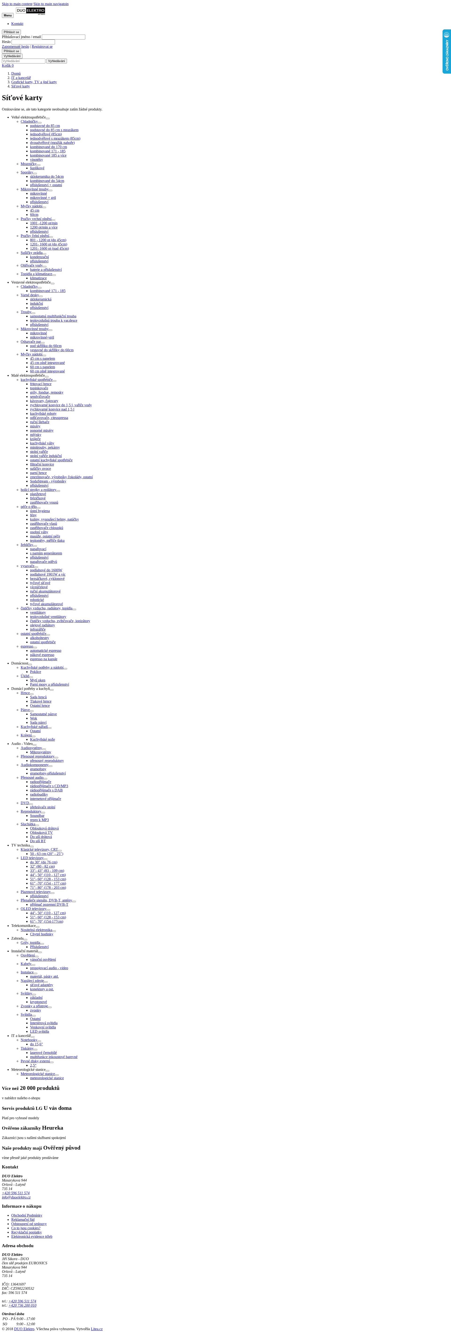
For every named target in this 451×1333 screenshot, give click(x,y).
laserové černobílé (43, 1053)
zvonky (35, 1010)
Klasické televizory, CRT (39, 849)
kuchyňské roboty (43, 413)
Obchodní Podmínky (26, 1215)
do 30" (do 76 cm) (43, 862)
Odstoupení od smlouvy (29, 1224)
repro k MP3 (39, 820)
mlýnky (35, 435)
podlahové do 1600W (46, 570)
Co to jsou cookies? (25, 1228)
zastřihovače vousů (44, 502)
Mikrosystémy (40, 752)
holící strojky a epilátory (38, 490)
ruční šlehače (39, 422)
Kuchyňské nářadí (34, 727)
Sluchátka (28, 824)
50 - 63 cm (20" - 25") (46, 854)
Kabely (26, 964)
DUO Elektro (24, 1329)
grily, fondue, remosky (46, 392)
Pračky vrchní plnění (36, 219)
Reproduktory (31, 811)
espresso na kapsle (43, 659)
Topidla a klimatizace (36, 274)
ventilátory (38, 612)
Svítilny (26, 993)
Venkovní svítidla (43, 1027)
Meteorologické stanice (38, 1074)
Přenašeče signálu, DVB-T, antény (46, 900)
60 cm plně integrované (47, 371)
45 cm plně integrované (47, 363)
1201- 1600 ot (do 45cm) (48, 244)
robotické (37, 600)
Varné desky (30, 295)
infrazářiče (38, 629)
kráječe (35, 439)
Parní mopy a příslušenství (49, 684)
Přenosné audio (32, 777)
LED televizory (32, 858)
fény (33, 515)
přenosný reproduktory (47, 761)
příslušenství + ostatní (46, 185)
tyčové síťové (40, 583)
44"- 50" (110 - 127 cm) (48, 875)
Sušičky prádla (32, 253)
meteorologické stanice (47, 1078)
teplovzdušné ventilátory (48, 617)
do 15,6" (36, 1044)
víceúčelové (39, 587)
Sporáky (27, 172)
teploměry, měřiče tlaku (47, 540)
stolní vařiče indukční (46, 456)
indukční (36, 303)
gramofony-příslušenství (48, 773)
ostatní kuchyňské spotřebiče (51, 460)
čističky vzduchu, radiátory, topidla (46, 608)
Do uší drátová (41, 837)
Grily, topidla (30, 943)
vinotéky (36, 160)
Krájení (26, 735)
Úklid (25, 676)
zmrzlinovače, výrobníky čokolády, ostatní (61, 477)
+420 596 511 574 (16, 1193)
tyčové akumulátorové (46, 604)
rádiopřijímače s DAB (46, 790)
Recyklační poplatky (26, 1232)
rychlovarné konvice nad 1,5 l (52, 409)
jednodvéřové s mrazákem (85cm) (55, 138)
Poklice (35, 672)
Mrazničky (29, 164)
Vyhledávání (12, 56)
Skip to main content (17, 4)
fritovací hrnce (40, 384)
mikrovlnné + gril (43, 198)
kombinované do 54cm (47, 181)
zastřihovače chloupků (46, 528)
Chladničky (29, 121)
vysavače (27, 566)
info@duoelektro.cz (16, 1197)
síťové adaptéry (41, 985)
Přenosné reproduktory (37, 756)
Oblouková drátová (44, 828)
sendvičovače (40, 397)
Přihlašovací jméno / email (21, 37)
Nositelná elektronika (36, 930)
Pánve (25, 710)
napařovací (38, 549)
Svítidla (26, 1015)
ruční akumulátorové (45, 591)
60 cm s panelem (42, 367)
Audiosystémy (31, 748)
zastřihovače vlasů (43, 524)
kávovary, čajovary (44, 401)
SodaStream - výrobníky (48, 481)
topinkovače (39, 388)
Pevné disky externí (35, 1061)
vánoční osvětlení (43, 959)
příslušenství (39, 202)
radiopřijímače (40, 782)
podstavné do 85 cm (45, 126)
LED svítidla (39, 1031)
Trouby (26, 312)
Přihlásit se (11, 32)
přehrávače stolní (42, 807)
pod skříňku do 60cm (46, 346)
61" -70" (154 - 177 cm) (48, 883)
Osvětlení (28, 955)
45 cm (34, 210)
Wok (33, 718)
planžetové (38, 494)
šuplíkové (37, 168)
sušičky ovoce (40, 469)
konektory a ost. (42, 989)
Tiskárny (27, 1048)
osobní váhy (39, 532)
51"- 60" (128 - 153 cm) (48, 879)
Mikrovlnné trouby (35, 189)
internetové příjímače (45, 799)
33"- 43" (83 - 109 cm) (47, 871)
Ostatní (35, 731)
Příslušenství (39, 947)
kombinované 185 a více (48, 155)
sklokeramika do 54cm (47, 176)
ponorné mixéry (42, 430)
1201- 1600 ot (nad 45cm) (49, 248)
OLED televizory (34, 909)
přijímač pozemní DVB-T (49, 904)
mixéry (35, 426)
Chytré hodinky (41, 934)
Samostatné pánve (43, 714)
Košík (8, 65)
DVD (25, 803)
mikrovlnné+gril (42, 337)
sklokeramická (40, 299)
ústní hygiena (40, 511)
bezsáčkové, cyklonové (47, 579)
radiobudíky (39, 794)
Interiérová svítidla (44, 1023)
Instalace (27, 972)
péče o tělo (29, 507)
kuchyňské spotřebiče (37, 380)
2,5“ (33, 1065)
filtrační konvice (42, 464)
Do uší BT (38, 841)
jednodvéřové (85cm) (46, 134)
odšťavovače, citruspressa (49, 418)
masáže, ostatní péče (45, 536)
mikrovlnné (38, 193)
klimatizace (38, 278)
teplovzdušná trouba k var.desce (53, 320)
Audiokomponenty (35, 765)
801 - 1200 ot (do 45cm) (48, 240)
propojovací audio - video (49, 968)
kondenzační (39, 257)
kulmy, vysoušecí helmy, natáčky (54, 519)
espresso (27, 646)
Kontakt (17, 24)
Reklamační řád (23, 1220)
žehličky (27, 545)
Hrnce (25, 693)
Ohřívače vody (32, 265)
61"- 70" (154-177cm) (46, 921)
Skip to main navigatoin (51, 4)
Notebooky (29, 1040)
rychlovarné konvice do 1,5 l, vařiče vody (61, 405)
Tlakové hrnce (40, 701)
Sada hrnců (38, 697)
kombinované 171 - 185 (48, 151)
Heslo (6, 42)
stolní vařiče (39, 452)
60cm (34, 215)
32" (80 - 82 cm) (42, 866)
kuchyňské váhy (42, 443)
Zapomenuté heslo (15, 46)
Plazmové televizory (36, 892)
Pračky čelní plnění (35, 236)
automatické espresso (45, 651)
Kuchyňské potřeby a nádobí (42, 667)
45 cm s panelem (42, 358)
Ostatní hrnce (40, 706)
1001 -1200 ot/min (44, 223)
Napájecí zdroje (32, 981)
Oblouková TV (41, 833)
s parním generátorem (46, 553)
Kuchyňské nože (42, 739)
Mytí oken (37, 680)
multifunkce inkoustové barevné (54, 1057)
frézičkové (38, 498)
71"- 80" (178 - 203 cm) (48, 888)
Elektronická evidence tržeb (31, 1236)
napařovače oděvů (43, 562)
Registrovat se (42, 46)
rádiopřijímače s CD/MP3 (49, 786)
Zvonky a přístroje (34, 1006)
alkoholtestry (39, 638)
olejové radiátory (42, 625)
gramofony (38, 769)
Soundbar (37, 816)
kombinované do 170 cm (48, 147)
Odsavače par (31, 342)
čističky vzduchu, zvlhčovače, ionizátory (60, 621)
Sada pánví (38, 722)
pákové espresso (42, 655)
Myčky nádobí (31, 206)
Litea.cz (97, 1329)
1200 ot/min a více (44, 227)
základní (36, 998)
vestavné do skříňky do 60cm (52, 350)
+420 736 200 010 (22, 1305)
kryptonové (38, 1002)
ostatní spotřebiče (33, 634)
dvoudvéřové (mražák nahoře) (52, 143)
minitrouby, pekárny (45, 447)
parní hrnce (38, 473)
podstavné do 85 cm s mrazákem (54, 130)
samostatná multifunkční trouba (53, 316)
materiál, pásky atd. (44, 976)
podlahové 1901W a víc (48, 574)
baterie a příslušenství (46, 270)
